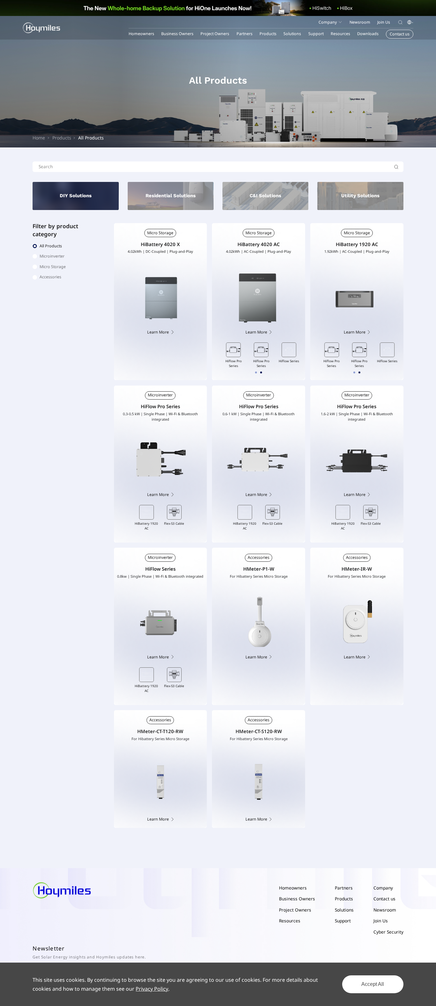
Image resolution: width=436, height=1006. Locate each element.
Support (343, 921)
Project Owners (214, 33)
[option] (231, 355)
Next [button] (300, 354)
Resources (289, 921)
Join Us (380, 921)
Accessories (258, 557)
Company (383, 888)
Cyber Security (388, 932)
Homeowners (141, 33)
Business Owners (177, 33)
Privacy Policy (152, 988)
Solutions (344, 910)
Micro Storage (160, 233)
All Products (91, 138)
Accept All (372, 984)
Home (39, 138)
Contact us (384, 899)
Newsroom (384, 910)
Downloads (368, 33)
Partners (344, 888)
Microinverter (160, 395)
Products (267, 33)
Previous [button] (217, 354)
